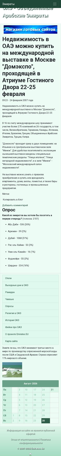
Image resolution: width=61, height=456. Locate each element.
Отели (8, 278)
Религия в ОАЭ (13, 313)
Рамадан (10, 292)
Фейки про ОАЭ (13, 327)
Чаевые (9, 299)
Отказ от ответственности (24, 439)
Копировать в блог (12, 199)
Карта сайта (11, 341)
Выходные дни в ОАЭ (16, 285)
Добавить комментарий (15, 205)
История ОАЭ (12, 320)
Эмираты (8, 4)
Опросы (9, 306)
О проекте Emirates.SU (17, 334)
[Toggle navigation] (55, 4)
